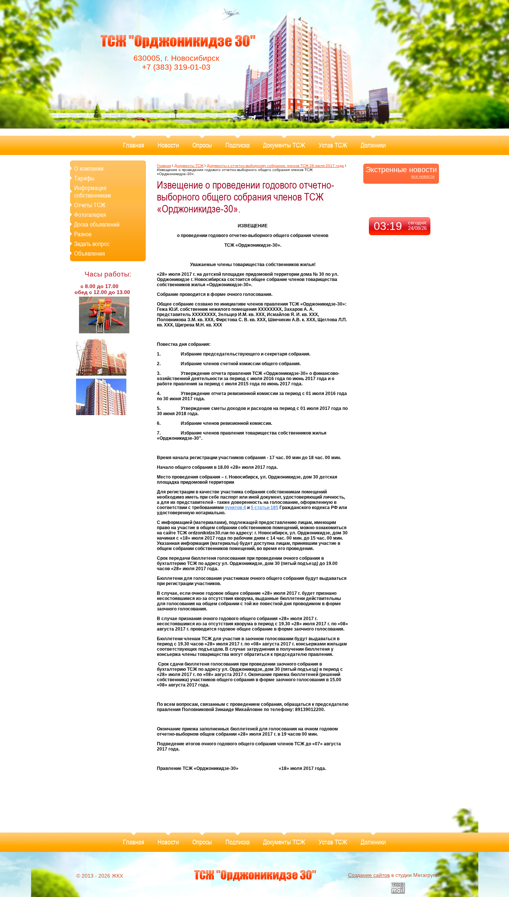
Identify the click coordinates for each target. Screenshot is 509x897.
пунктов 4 (235, 507)
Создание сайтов (369, 875)
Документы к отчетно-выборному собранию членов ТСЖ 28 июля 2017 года (275, 166)
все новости (422, 176)
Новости (168, 145)
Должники (373, 145)
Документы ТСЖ (284, 145)
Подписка (237, 145)
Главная (133, 145)
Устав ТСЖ (333, 145)
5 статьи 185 (264, 507)
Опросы (202, 145)
